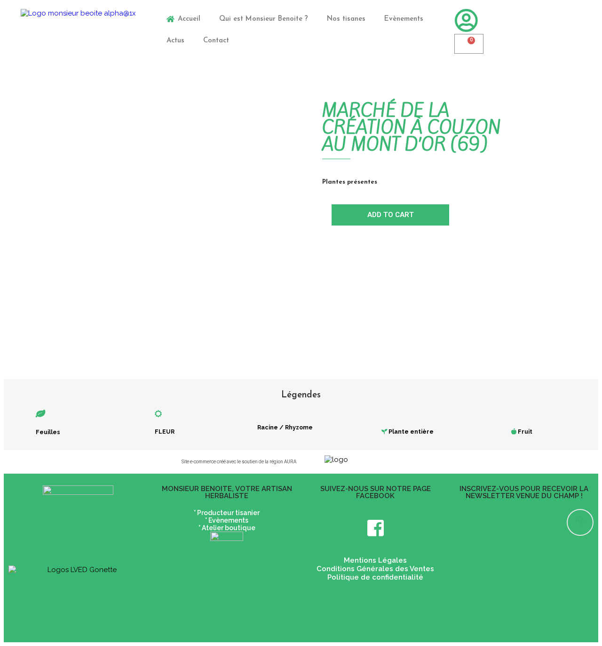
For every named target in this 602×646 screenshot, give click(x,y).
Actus (175, 40)
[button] (580, 522)
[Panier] (468, 44)
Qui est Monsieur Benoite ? (263, 19)
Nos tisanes (346, 19)
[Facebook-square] (375, 528)
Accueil (189, 19)
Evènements (403, 19)
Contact (216, 40)
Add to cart (390, 214)
